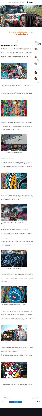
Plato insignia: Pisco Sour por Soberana (39, 73)
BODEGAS (9, 2)
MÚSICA (23, 2)
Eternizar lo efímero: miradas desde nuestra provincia (39, 58)
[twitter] (39, 401)
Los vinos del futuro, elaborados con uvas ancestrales (39, 43)
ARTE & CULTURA (18, 2)
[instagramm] (37, 401)
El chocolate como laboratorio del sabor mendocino (39, 79)
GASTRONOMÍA (14, 2)
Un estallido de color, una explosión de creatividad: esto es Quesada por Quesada (39, 66)
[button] (11, 402)
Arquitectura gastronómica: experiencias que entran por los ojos (39, 50)
